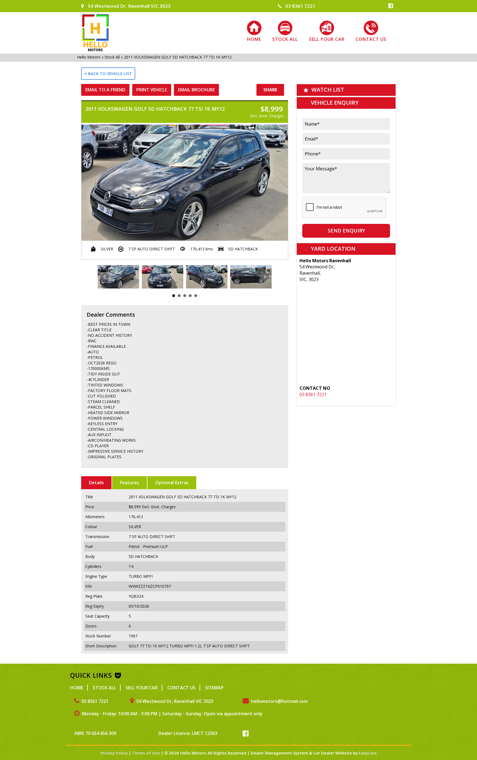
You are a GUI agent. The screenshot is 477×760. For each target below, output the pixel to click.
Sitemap (214, 688)
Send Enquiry (346, 230)
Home (254, 39)
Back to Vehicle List (109, 73)
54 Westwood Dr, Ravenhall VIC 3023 (129, 6)
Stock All (285, 39)
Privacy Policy (114, 753)
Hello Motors (88, 57)
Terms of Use (146, 753)
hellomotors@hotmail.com (279, 701)
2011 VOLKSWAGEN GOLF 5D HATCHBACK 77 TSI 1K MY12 (178, 57)
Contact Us (371, 39)
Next (264, 276)
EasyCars (368, 753)
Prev (104, 276)
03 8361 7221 (299, 6)
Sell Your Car (326, 39)
